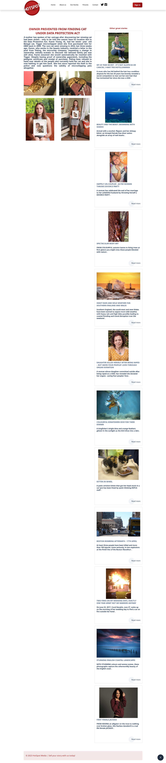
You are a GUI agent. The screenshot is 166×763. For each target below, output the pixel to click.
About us (63, 5)
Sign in (137, 5)
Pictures (85, 5)
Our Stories (74, 5)
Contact (95, 5)
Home (53, 5)
